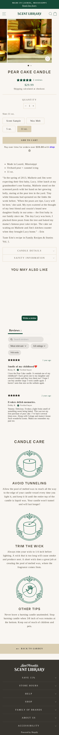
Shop (28, 702)
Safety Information (29, 258)
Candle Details (29, 251)
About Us (29, 718)
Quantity (29, 100)
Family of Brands (28, 710)
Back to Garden (31, 649)
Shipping (18, 89)
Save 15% (28, 678)
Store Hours (28, 686)
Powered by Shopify (29, 732)
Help (28, 694)
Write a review (29, 318)
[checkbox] (14, 352)
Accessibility (28, 726)
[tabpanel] (29, 382)
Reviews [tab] (15, 330)
